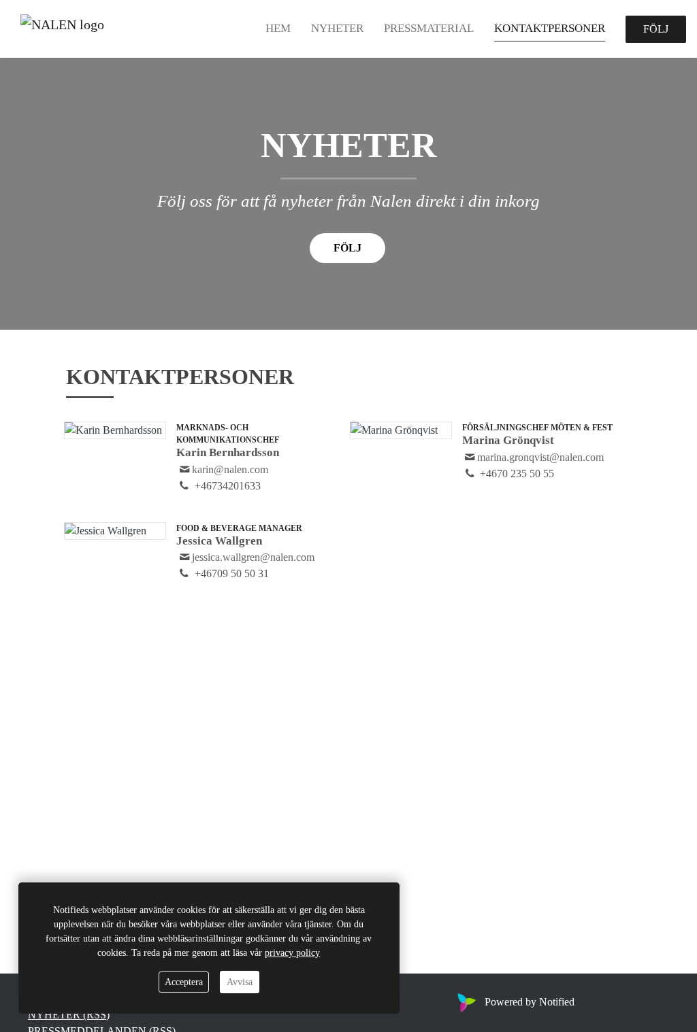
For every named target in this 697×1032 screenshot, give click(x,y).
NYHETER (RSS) (69, 1014)
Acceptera (184, 982)
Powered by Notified (529, 1002)
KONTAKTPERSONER (549, 28)
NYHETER (337, 28)
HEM (278, 28)
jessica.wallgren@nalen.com (253, 557)
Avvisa (240, 982)
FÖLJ (655, 29)
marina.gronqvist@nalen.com (540, 457)
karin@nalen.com (230, 469)
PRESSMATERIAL (429, 28)
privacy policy (292, 953)
